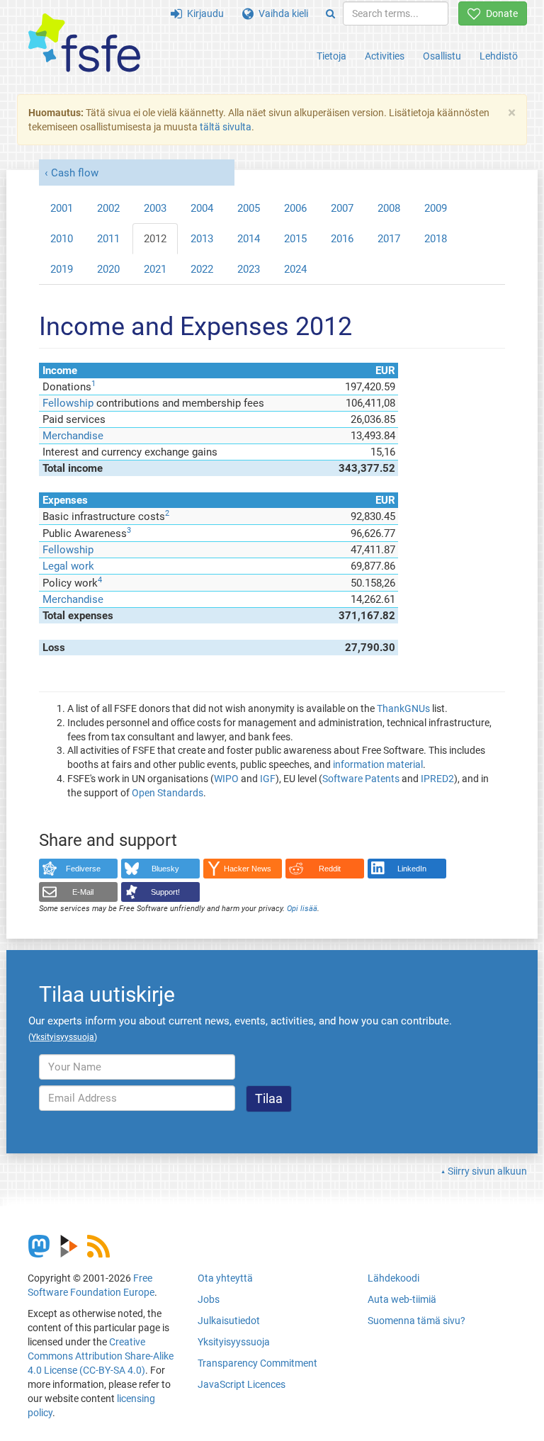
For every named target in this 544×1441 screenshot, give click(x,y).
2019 (61, 269)
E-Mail (83, 892)
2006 (295, 208)
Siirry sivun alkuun (487, 1171)
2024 (295, 269)
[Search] (330, 13)
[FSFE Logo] (84, 43)
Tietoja (331, 56)
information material (378, 764)
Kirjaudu (203, 13)
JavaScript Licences (241, 1384)
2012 (155, 238)
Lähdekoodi (393, 1278)
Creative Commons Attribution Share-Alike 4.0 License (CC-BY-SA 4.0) (101, 1356)
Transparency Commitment (257, 1363)
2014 (248, 238)
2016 (342, 238)
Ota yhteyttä (225, 1278)
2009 (435, 208)
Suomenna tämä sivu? (416, 1320)
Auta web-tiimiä (402, 1299)
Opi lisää (302, 908)
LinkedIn (411, 868)
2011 (108, 238)
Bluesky (165, 868)
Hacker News (247, 868)
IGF (268, 778)
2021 (155, 269)
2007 (342, 208)
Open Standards (167, 792)
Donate (499, 13)
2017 (389, 238)
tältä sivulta (225, 126)
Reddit (330, 868)
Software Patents (361, 778)
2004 (202, 208)
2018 (435, 238)
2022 (202, 269)
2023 (248, 269)
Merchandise (72, 435)
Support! (165, 892)
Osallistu (442, 56)
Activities (384, 56)
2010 (61, 238)
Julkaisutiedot (229, 1320)
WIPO (226, 778)
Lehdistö (499, 56)
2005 (248, 208)
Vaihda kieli (281, 13)
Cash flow (74, 172)
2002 (108, 208)
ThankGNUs (403, 708)
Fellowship (68, 403)
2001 (61, 208)
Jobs (209, 1299)
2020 (108, 269)
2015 (295, 238)
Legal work (68, 566)
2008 (389, 208)
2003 (155, 208)
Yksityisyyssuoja (234, 1341)
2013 (202, 238)
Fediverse (83, 868)
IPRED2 (437, 778)
